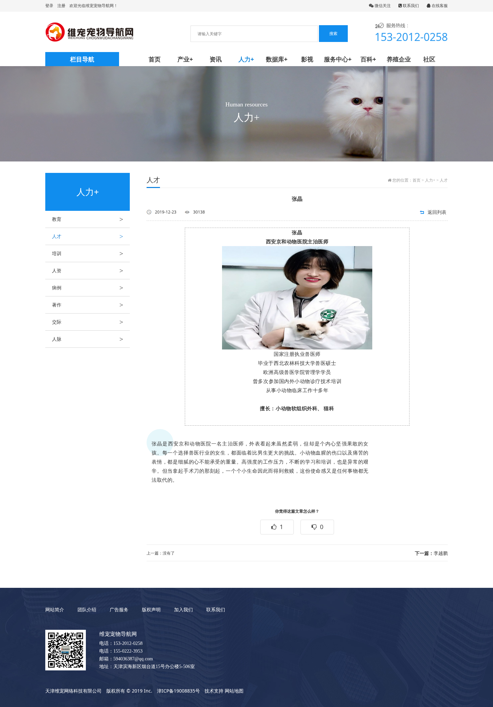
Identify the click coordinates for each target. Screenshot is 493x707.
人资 (87, 270)
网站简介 (54, 609)
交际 (87, 322)
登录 (49, 5)
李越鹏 (431, 553)
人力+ (246, 59)
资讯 (216, 59)
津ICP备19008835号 (178, 691)
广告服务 (119, 609)
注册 (61, 5)
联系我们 (410, 5)
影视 (307, 59)
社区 (429, 59)
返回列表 (437, 212)
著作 (87, 305)
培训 (87, 253)
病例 (87, 287)
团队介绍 (86, 609)
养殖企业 (399, 59)
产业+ (185, 59)
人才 (87, 236)
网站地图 (234, 691)
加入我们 (183, 609)
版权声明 (151, 609)
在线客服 (439, 5)
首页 (155, 59)
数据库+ (276, 59)
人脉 (87, 339)
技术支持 (214, 691)
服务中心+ (337, 59)
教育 (87, 219)
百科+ (368, 59)
